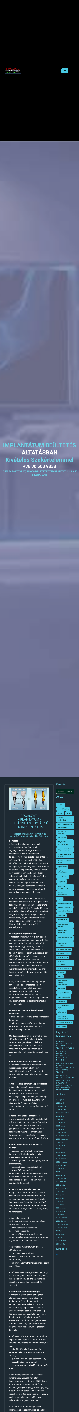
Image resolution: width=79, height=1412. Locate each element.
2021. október (61, 1185)
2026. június (60, 1100)
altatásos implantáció (62, 819)
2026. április (60, 1103)
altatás (69, 813)
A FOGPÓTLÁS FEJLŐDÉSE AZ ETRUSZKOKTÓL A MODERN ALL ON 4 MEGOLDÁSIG (62, 1055)
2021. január (60, 1214)
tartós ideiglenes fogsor (63, 1007)
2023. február (61, 1159)
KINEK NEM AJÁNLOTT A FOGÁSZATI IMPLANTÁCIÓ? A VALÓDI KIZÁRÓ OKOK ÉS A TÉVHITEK (65, 1067)
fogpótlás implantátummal (63, 887)
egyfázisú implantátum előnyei (64, 861)
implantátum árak (63, 957)
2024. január (60, 1129)
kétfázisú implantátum (62, 963)
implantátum (62, 920)
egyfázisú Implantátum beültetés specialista (64, 850)
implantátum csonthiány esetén (65, 938)
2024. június (60, 1123)
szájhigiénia (61, 988)
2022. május (60, 1172)
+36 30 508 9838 (39, 466)
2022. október (61, 1165)
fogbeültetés (62, 867)
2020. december (61, 1218)
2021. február (60, 1211)
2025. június (60, 1119)
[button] (38, 70)
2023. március (61, 1155)
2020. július (60, 1231)
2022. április (60, 1175)
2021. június (60, 1198)
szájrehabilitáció (64, 992)
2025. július (60, 1116)
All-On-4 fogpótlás (63, 809)
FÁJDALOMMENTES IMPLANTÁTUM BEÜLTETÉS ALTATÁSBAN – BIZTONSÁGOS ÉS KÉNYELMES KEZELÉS (65, 1085)
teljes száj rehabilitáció (65, 1022)
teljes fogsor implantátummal (63, 1017)
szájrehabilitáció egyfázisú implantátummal (62, 982)
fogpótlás (61, 881)
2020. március (61, 1241)
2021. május (60, 1201)
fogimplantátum (63, 877)
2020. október (61, 1221)
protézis (60, 976)
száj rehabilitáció (64, 997)
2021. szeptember (62, 1188)
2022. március (61, 1178)
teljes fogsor (62, 1012)
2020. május (60, 1234)
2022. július (60, 1169)
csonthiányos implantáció (62, 832)
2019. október (61, 1244)
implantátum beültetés (62, 931)
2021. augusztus (61, 1191)
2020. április (60, 1237)
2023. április (60, 1152)
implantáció (61, 915)
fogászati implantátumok (65, 907)
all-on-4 (61, 805)
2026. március (61, 1106)
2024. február (61, 1126)
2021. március (61, 1208)
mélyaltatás (61, 972)
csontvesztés (62, 837)
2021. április (60, 1205)
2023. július (60, 1142)
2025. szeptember (62, 1113)
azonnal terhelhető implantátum (65, 826)
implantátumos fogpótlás (62, 944)
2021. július (60, 1195)
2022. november (61, 1162)
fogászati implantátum (65, 903)
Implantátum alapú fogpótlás (63, 925)
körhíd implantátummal (64, 968)
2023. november (62, 1132)
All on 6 (60, 813)
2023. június (60, 1146)
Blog (57, 1254)
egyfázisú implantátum (63, 843)
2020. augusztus (62, 1227)
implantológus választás (65, 911)
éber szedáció (62, 1026)
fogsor (60, 899)
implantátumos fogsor (64, 949)
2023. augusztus (62, 1139)
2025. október (61, 1109)
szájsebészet (62, 1001)
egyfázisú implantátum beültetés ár (64, 855)
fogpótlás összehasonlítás (62, 893)
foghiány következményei (62, 872)
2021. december (61, 1182)
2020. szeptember (62, 1224)
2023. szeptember (62, 1136)
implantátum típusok (64, 953)
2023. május (60, 1149)
